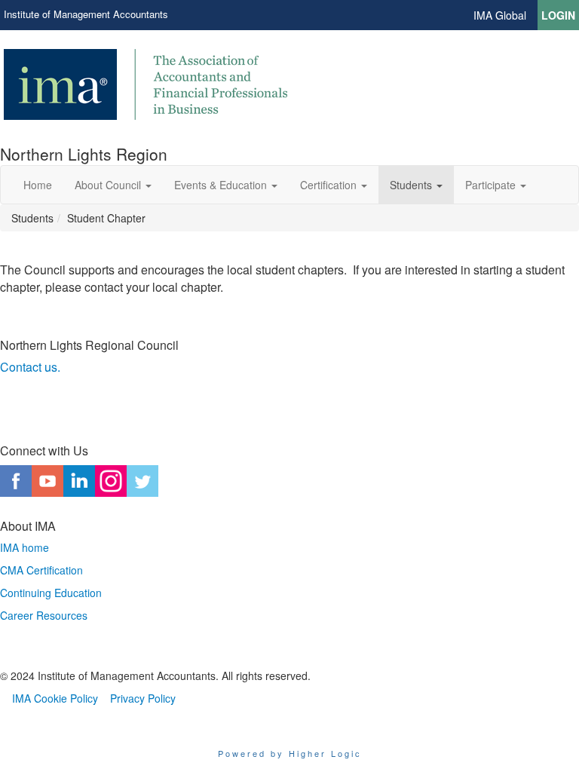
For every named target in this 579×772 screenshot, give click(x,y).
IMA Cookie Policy (55, 698)
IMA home (24, 547)
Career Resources (43, 615)
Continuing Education (51, 592)
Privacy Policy (143, 698)
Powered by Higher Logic (290, 753)
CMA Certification (41, 569)
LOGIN (558, 15)
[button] (113, 185)
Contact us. (30, 366)
